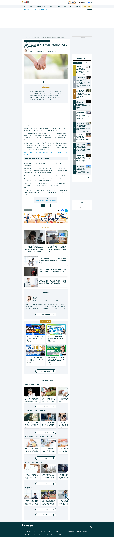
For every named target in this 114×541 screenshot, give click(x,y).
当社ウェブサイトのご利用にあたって (46, 534)
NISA (24, 6)
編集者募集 (51, 531)
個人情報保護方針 (69, 531)
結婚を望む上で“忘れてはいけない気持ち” (46, 200)
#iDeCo (32, 9)
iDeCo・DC (31, 6)
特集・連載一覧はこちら (45, 514)
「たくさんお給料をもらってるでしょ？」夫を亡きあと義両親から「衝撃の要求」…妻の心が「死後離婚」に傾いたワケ (83, 93)
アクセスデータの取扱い (82, 531)
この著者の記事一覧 (45, 314)
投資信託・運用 (41, 6)
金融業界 (65, 6)
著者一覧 (36, 531)
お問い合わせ (59, 531)
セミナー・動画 (86, 6)
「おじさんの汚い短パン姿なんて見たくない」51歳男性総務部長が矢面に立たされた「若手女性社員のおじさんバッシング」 (83, 147)
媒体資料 (60, 534)
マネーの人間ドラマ (28, 37)
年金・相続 (57, 6)
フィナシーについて (27, 531)
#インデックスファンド (44, 9)
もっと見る (45, 406)
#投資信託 (24, 9)
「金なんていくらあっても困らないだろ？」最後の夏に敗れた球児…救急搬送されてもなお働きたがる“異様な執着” (83, 69)
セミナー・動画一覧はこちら (45, 371)
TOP (23, 37)
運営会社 (43, 531)
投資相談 (49, 6)
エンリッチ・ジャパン (75, 6)
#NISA (28, 9)
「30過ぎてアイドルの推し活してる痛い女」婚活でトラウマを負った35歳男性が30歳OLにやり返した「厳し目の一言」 (83, 115)
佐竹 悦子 (30, 49)
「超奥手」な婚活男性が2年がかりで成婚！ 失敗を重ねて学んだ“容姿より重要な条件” (48, 37)
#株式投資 (36, 9)
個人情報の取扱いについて (28, 534)
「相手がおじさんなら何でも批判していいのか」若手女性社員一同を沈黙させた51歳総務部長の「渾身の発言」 (83, 104)
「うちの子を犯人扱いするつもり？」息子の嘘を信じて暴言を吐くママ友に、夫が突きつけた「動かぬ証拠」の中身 (83, 80)
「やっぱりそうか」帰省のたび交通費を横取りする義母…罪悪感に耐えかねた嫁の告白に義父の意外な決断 (83, 126)
